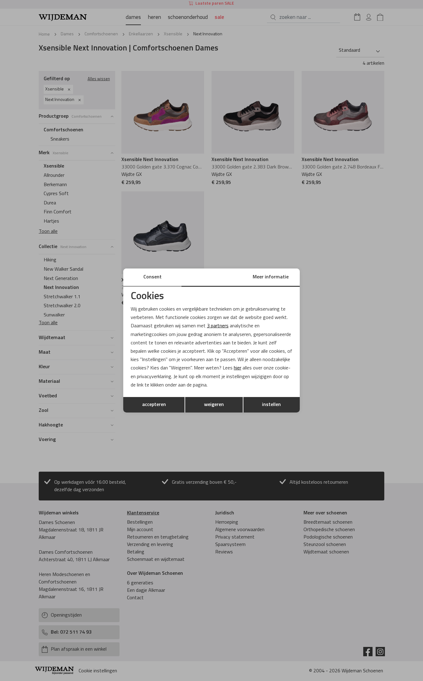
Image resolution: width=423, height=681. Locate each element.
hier (237, 368)
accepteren (154, 404)
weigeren (214, 404)
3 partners (218, 326)
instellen (271, 404)
